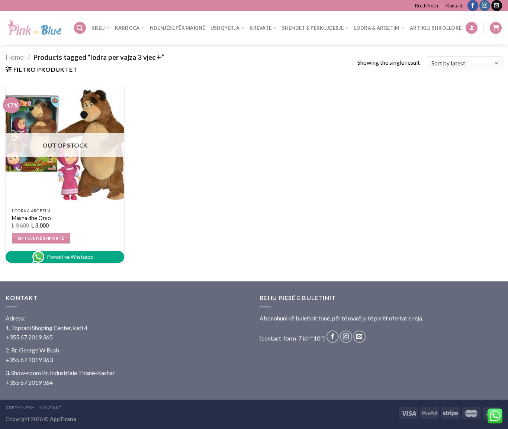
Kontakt (454, 6)
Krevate (260, 28)
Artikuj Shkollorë (436, 28)
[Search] (80, 28)
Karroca (127, 28)
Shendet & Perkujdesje (313, 28)
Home (15, 57)
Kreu (98, 28)
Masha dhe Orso (31, 218)
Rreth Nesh (426, 6)
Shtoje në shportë (40, 238)
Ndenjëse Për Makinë (177, 28)
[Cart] (496, 28)
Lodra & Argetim (377, 28)
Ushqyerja (224, 28)
